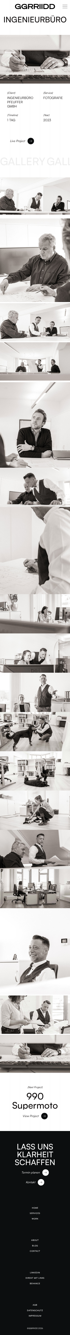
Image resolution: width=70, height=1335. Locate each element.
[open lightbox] (35, 195)
